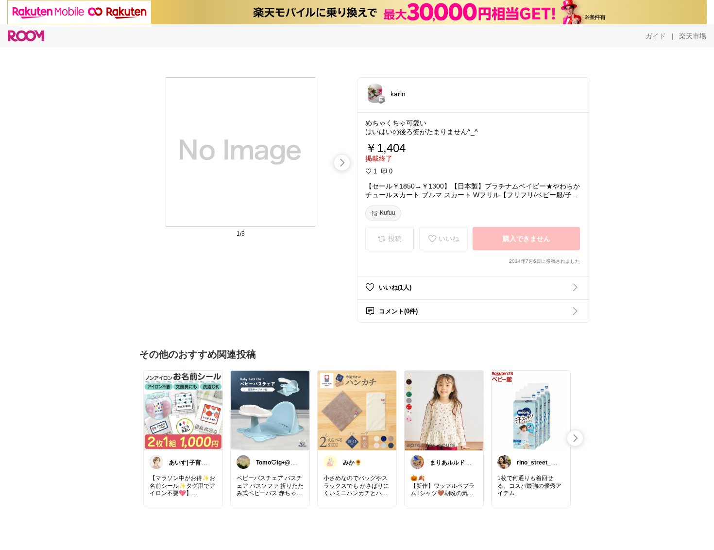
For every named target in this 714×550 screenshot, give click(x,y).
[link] (183, 410)
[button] (375, 93)
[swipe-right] (342, 163)
